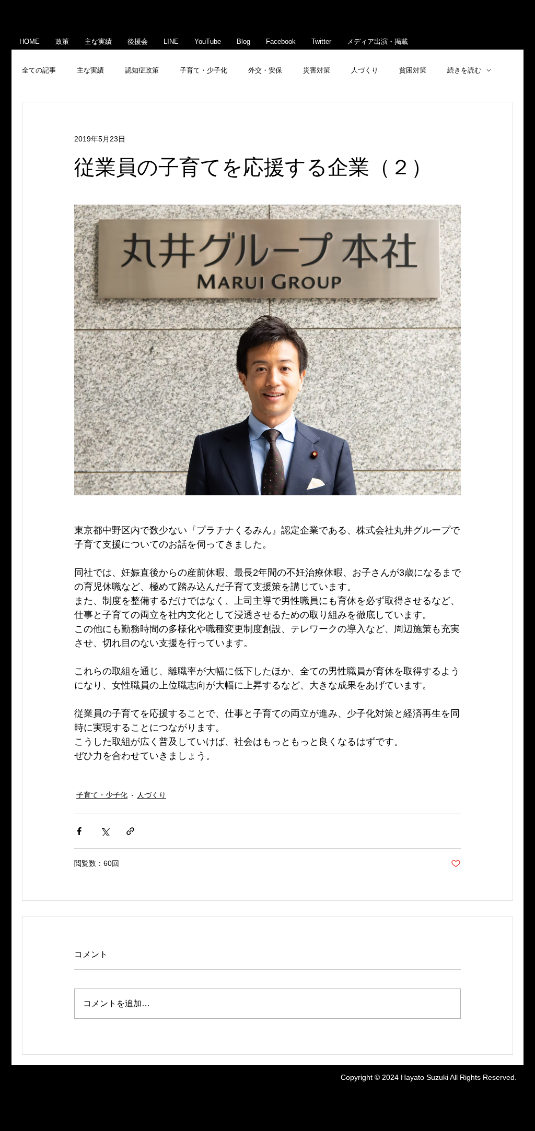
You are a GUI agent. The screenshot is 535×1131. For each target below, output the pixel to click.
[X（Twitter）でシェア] (105, 831)
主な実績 (90, 70)
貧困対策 (412, 70)
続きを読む (464, 70)
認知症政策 (142, 70)
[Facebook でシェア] (79, 831)
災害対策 (316, 70)
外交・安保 (265, 70)
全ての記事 (39, 70)
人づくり (364, 70)
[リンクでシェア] (130, 831)
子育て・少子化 (203, 70)
